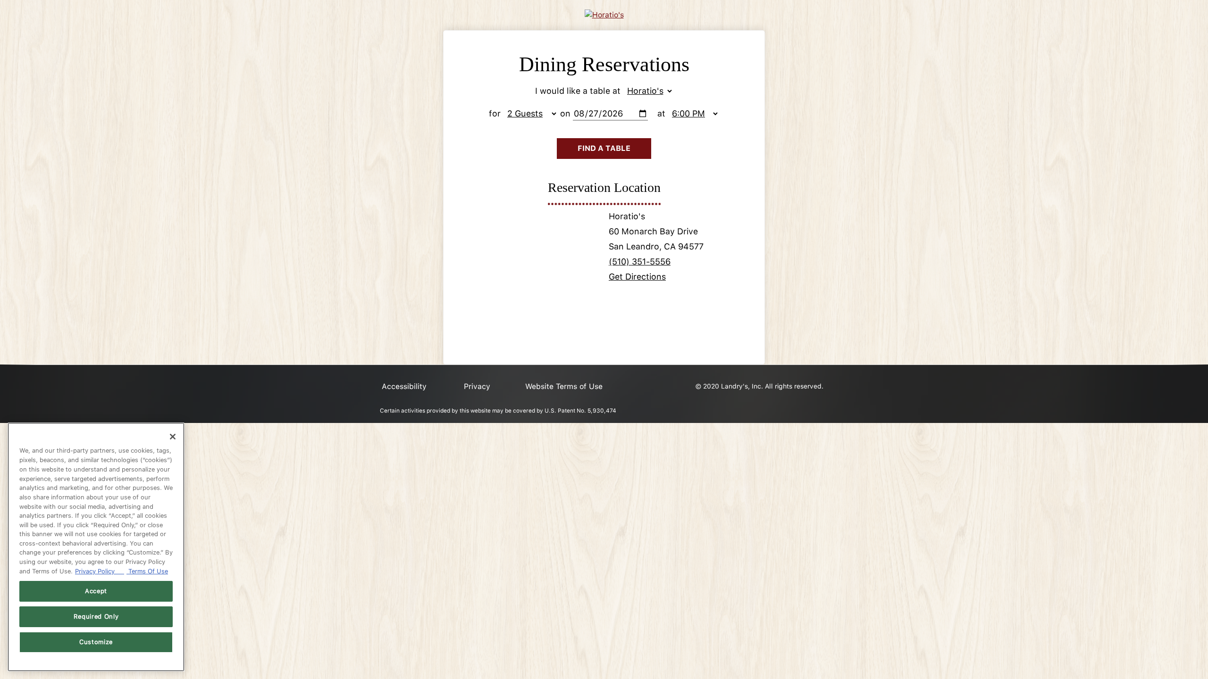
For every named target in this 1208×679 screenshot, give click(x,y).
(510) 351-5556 (640, 261)
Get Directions (637, 277)
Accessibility (404, 386)
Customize (96, 642)
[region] (96, 546)
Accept (96, 591)
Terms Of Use (147, 571)
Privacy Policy (99, 571)
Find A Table (604, 148)
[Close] (172, 436)
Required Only (96, 616)
